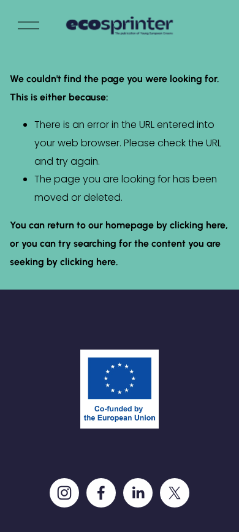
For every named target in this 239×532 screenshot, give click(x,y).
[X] (174, 493)
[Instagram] (64, 493)
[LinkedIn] (138, 493)
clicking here (198, 225)
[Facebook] (101, 493)
